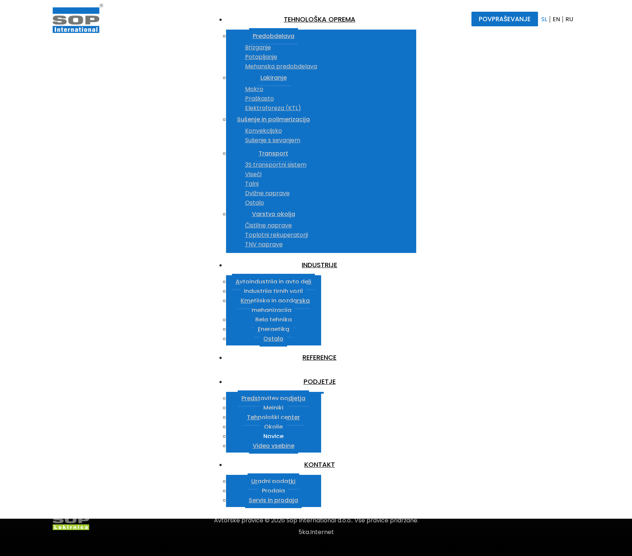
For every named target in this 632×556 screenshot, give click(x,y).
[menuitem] (321, 19)
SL (544, 19)
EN (556, 19)
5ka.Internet (316, 532)
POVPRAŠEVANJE (505, 19)
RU (569, 19)
